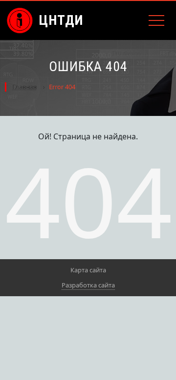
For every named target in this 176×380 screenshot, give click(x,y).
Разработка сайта (88, 285)
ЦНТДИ (61, 20)
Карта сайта (88, 270)
